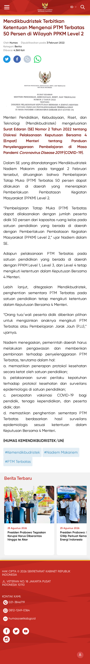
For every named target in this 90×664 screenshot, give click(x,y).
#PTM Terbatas (18, 461)
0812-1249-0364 (19, 610)
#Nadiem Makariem (61, 452)
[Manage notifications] (80, 654)
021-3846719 (16, 602)
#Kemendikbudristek (22, 452)
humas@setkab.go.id (22, 618)
